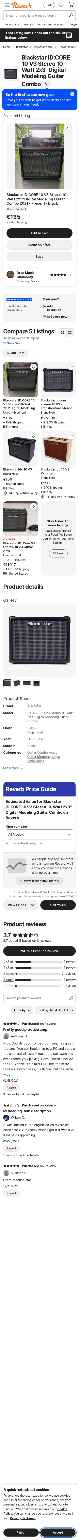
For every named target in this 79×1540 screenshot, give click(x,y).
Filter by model (16, 826)
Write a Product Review (39, 951)
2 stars (8, 980)
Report (11, 1087)
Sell (49, 5)
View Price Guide (21, 905)
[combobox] (35, 834)
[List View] (69, 332)
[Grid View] (62, 332)
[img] (58, 275)
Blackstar (34, 705)
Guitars (28, 24)
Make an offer (39, 245)
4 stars (8, 967)
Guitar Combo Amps (42, 752)
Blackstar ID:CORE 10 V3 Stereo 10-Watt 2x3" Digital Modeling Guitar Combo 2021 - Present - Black (37, 199)
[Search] (71, 15)
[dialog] (39, 1512)
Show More (11, 768)
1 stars (8, 986)
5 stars (8, 961)
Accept (58, 1532)
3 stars (8, 974)
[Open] (69, 834)
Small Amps (35, 761)
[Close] (72, 94)
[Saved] (61, 4)
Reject (21, 1532)
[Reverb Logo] (21, 5)
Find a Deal (12, 24)
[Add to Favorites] (47, 83)
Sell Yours (58, 905)
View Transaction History (41, 881)
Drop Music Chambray (25, 275)
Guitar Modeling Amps (43, 757)
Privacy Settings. (22, 1518)
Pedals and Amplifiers (52, 24)
